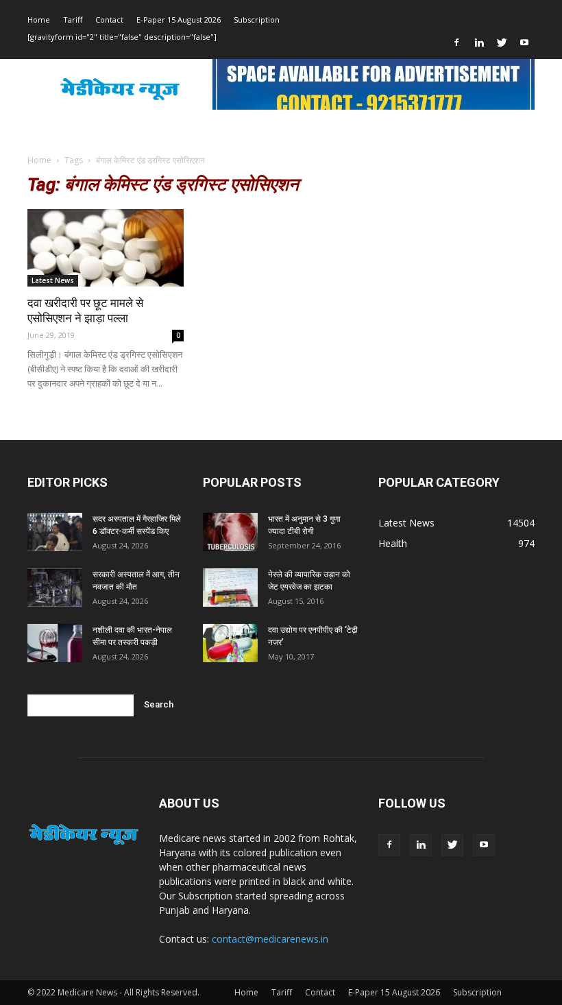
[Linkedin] (479, 42)
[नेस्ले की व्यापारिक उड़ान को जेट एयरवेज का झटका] (230, 587)
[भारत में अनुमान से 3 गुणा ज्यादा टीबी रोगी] (230, 532)
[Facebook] (456, 42)
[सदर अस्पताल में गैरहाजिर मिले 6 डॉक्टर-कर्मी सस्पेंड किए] (54, 532)
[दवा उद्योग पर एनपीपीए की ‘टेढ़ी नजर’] (230, 643)
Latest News (53, 280)
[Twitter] (501, 42)
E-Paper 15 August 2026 (178, 19)
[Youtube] (524, 42)
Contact (109, 19)
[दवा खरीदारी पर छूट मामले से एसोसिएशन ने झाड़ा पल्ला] (105, 248)
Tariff (72, 19)
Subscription (257, 19)
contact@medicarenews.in (270, 938)
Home (38, 19)
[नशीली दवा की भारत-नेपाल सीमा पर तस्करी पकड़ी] (54, 643)
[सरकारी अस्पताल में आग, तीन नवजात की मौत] (54, 587)
